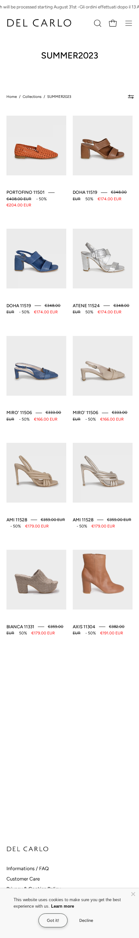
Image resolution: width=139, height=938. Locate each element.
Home (11, 96)
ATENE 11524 (86, 305)
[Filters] (131, 97)
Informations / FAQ (27, 868)
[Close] (133, 894)
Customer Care (23, 879)
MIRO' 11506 (19, 412)
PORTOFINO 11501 (25, 192)
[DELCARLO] (38, 23)
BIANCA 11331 (20, 626)
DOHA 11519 (85, 192)
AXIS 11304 (84, 626)
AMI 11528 (16, 519)
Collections (32, 96)
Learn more (64, 906)
